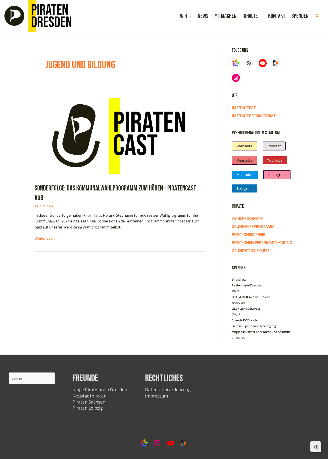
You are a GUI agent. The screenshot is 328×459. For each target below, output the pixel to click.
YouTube (274, 160)
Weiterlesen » (46, 238)
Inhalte (250, 16)
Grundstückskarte (251, 250)
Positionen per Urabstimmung (262, 242)
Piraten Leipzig (88, 408)
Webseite (244, 146)
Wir (183, 16)
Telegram (244, 188)
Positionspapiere (248, 234)
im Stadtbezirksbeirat (254, 115)
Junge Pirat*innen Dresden (100, 390)
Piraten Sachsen (89, 402)
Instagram (277, 174)
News (203, 16)
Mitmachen (225, 16)
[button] (317, 16)
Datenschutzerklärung (168, 390)
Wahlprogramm (247, 218)
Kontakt (276, 16)
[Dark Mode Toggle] (315, 446)
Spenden (300, 16)
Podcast (274, 146)
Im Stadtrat (244, 107)
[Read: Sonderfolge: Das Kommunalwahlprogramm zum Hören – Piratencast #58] (120, 135)
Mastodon (244, 174)
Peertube (244, 160)
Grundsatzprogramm (253, 226)
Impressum (156, 396)
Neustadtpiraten (89, 396)
